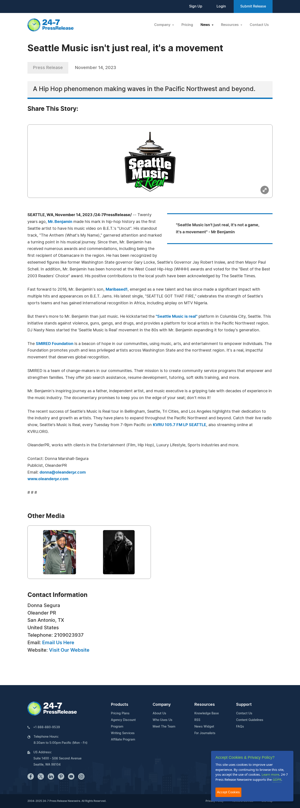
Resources (204, 705)
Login (221, 6)
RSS (197, 720)
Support (244, 705)
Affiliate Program (123, 739)
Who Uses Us (162, 720)
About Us (159, 713)
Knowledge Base (206, 713)
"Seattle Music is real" (176, 317)
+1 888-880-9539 (46, 727)
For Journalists (204, 733)
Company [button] (162, 25)
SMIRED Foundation (54, 344)
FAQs (240, 726)
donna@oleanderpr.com (63, 472)
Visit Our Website (69, 650)
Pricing (187, 25)
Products (119, 705)
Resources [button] (230, 25)
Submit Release (253, 6)
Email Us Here (58, 642)
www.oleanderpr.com (47, 479)
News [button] (206, 25)
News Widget (204, 726)
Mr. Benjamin (60, 222)
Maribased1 (117, 290)
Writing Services (123, 733)
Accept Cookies (228, 792)
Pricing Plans (120, 713)
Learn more (270, 774)
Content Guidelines (249, 720)
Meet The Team (164, 726)
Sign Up (195, 6)
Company (162, 705)
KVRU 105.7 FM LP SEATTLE (179, 425)
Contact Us (259, 25)
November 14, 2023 (95, 68)
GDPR (277, 779)
